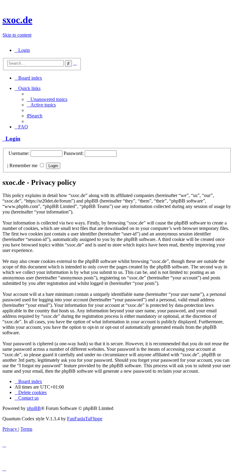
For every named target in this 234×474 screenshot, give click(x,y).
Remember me (24, 165)
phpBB (34, 408)
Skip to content (16, 35)
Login (11, 138)
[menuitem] (22, 50)
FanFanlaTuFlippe (84, 418)
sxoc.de (17, 19)
